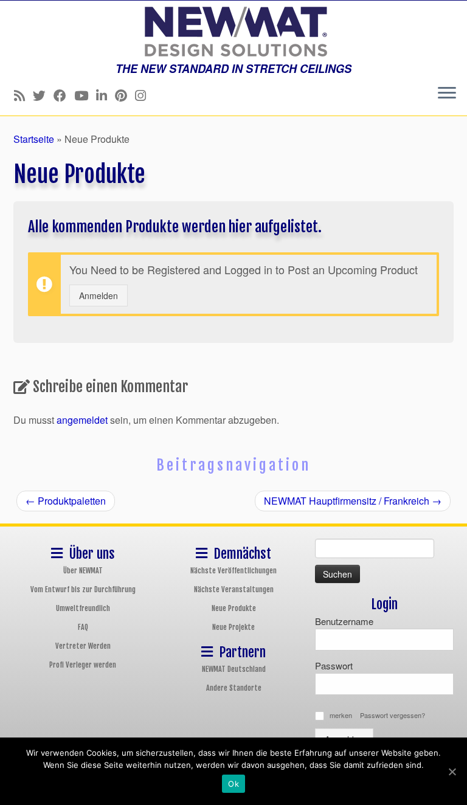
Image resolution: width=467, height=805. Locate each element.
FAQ (83, 627)
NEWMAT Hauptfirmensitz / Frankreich (352, 501)
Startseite (33, 139)
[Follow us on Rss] (23, 95)
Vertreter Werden (83, 646)
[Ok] (452, 771)
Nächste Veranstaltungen (234, 589)
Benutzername (344, 621)
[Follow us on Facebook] (64, 95)
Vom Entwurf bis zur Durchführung (83, 589)
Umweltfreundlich (83, 608)
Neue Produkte (234, 608)
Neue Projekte (233, 627)
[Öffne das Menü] (447, 94)
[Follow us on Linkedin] (105, 95)
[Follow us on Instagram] (144, 95)
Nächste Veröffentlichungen (233, 570)
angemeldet (82, 420)
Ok (233, 784)
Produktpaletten (66, 501)
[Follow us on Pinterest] (125, 95)
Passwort (334, 665)
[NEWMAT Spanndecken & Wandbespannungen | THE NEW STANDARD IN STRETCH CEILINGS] (233, 32)
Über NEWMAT (83, 570)
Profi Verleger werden (82, 664)
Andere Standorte (233, 688)
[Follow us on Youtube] (85, 95)
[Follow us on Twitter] (43, 95)
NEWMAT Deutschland (234, 669)
